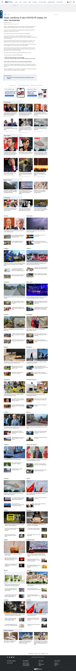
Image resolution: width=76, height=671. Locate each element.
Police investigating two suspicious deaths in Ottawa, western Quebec (40, 274)
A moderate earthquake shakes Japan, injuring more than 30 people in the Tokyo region (14, 615)
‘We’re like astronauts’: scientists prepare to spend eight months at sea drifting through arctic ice (41, 153)
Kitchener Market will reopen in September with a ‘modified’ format (40, 373)
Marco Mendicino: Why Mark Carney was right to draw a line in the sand (41, 113)
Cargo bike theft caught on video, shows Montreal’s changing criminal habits (18, 308)
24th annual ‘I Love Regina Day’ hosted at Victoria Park (17, 373)
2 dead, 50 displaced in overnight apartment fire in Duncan (40, 470)
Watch (29, 2)
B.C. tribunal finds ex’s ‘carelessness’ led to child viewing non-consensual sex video (18, 504)
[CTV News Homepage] (9, 2)
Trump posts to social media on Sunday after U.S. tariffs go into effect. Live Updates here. (10, 113)
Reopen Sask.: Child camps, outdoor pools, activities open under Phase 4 (20, 78)
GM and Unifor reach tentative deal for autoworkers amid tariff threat (25, 174)
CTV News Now (59, 2)
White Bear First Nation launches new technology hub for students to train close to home (14, 362)
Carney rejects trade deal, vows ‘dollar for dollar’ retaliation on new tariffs (36, 362)
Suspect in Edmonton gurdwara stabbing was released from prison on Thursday (25, 642)
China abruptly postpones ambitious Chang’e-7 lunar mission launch (36, 494)
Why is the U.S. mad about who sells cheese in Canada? (10, 641)
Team (47, 653)
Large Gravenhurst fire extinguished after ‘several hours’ (36, 427)
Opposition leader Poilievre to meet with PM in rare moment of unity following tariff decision (10, 153)
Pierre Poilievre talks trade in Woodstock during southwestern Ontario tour (18, 432)
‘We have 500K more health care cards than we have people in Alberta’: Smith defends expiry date (18, 269)
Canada (25, 2)
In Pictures (34, 2)
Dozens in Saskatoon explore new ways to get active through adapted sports (18, 405)
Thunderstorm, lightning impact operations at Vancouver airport (35, 231)
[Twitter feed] (7, 657)
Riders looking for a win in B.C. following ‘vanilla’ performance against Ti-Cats (17, 367)
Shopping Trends (51, 2)
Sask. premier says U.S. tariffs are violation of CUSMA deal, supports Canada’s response (18, 399)
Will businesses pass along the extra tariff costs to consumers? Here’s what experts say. (25, 113)
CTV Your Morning (42, 2)
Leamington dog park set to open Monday (12, 459)
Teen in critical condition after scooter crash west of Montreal (14, 297)
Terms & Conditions (26, 664)
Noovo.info (56, 662)
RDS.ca (55, 665)
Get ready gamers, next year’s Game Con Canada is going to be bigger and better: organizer (36, 297)
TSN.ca (40, 665)
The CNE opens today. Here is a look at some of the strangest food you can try (10, 209)
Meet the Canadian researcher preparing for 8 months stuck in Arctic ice (40, 128)
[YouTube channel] (11, 657)
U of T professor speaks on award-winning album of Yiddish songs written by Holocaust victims (25, 192)
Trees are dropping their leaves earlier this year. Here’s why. (14, 330)
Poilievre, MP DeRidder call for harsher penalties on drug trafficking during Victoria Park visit (41, 367)
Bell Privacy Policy (26, 662)
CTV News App (30, 653)
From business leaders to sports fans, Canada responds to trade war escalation (18, 302)
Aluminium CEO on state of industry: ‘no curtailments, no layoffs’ (40, 174)
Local (20, 2)
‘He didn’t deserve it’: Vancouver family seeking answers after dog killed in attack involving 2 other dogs (41, 642)
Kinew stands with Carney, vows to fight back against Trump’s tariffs (35, 330)
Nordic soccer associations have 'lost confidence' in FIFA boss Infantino (12, 585)
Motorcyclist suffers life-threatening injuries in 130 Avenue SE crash (18, 275)
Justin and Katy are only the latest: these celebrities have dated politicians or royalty (25, 209)
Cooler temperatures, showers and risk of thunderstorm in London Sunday (18, 438)
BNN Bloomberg (41, 664)
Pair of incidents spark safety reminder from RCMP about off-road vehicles (40, 340)
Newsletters (43, 653)
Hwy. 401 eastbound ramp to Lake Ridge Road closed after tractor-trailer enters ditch (18, 236)
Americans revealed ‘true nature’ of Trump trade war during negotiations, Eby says (36, 460)
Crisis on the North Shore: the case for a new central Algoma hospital (35, 395)
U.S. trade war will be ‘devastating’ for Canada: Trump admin (10, 128)
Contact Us (36, 653)
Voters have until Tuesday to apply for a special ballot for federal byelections (14, 525)
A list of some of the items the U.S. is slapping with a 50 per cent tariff (18, 340)
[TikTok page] (9, 657)
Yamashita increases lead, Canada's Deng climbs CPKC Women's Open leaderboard (41, 302)
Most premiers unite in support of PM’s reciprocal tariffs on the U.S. (26, 153)
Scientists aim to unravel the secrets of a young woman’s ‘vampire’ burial (40, 191)
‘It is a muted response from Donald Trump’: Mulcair (9, 173)
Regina (5, 14)
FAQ (39, 653)
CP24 (39, 662)
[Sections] (2, 2)
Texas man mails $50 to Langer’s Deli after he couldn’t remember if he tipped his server (10, 191)
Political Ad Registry (26, 665)
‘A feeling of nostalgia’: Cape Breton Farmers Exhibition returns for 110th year (18, 334)
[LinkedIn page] (13, 657)
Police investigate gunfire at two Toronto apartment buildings (17, 242)
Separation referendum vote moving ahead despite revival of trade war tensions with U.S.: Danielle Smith (14, 264)
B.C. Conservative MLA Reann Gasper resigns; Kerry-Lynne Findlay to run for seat (41, 242)
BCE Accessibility (10, 662)
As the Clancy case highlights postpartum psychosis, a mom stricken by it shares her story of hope (25, 129)
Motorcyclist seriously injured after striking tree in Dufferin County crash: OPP (40, 432)
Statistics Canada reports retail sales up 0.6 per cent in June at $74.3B (36, 525)
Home (16, 2)
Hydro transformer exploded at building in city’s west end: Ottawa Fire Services (36, 264)
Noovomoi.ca (56, 664)
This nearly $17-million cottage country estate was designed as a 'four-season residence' (40, 209)
